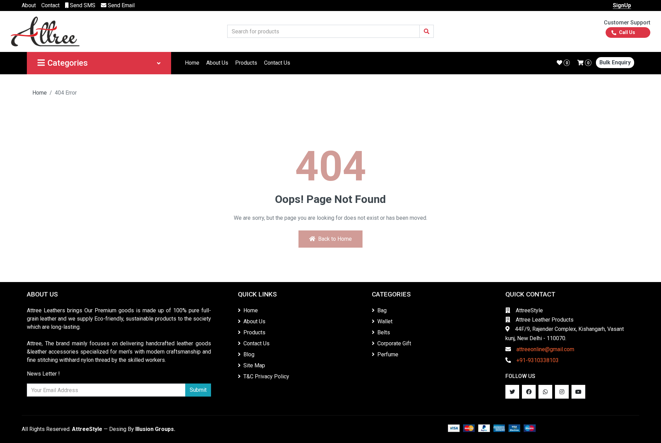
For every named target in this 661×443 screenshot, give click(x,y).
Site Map (254, 365)
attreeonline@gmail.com (545, 349)
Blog (248, 354)
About (29, 5)
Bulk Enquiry (615, 62)
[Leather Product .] (45, 31)
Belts (383, 332)
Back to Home (335, 239)
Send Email (120, 5)
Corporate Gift (394, 343)
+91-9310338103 (537, 360)
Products (246, 63)
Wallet (384, 321)
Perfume (387, 354)
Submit (198, 390)
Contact (50, 5)
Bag (382, 310)
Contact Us (277, 63)
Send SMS (82, 5)
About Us (217, 63)
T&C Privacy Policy (266, 376)
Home (192, 63)
